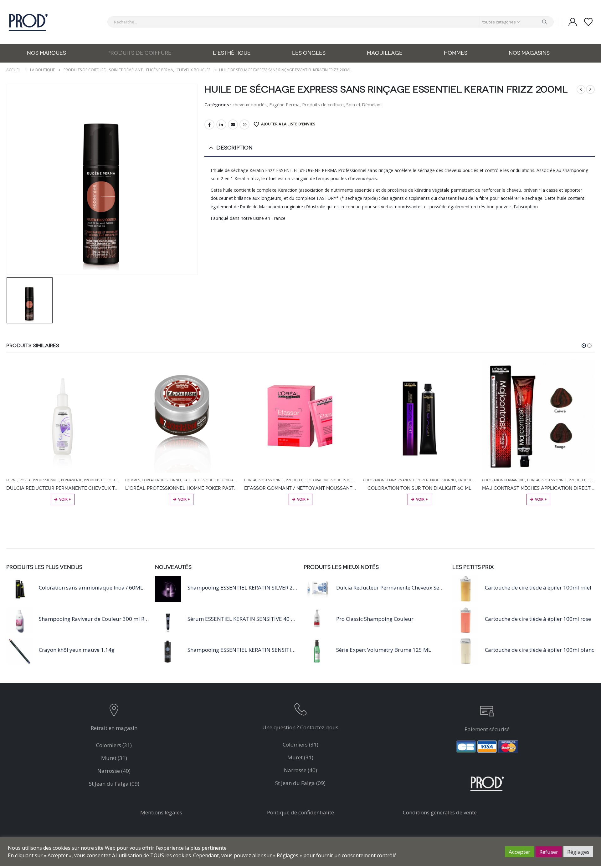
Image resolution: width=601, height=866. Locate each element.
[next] (590, 89)
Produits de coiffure (139, 53)
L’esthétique (232, 53)
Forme (12, 480)
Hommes (455, 53)
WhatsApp (244, 124)
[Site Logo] (28, 22)
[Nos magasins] (114, 712)
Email (233, 124)
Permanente (71, 480)
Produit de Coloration (307, 480)
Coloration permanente (503, 480)
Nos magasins (529, 53)
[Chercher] (544, 22)
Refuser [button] (548, 851)
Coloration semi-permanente (389, 480)
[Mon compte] (573, 22)
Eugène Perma (284, 104)
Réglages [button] (578, 851)
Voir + (422, 499)
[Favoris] (588, 22)
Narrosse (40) (114, 770)
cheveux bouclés (250, 104)
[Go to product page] (62, 416)
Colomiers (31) (114, 745)
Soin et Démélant (364, 104)
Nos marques (46, 53)
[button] (584, 345)
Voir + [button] (65, 499)
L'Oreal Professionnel (39, 480)
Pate (187, 480)
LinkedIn (221, 124)
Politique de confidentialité (300, 812)
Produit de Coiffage (220, 480)
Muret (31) (114, 758)
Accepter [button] (519, 851)
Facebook (209, 124)
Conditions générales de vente (440, 812)
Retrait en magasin (114, 728)
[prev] (581, 89)
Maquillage (385, 53)
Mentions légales (161, 812)
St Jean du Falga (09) (114, 783)
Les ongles (309, 53)
